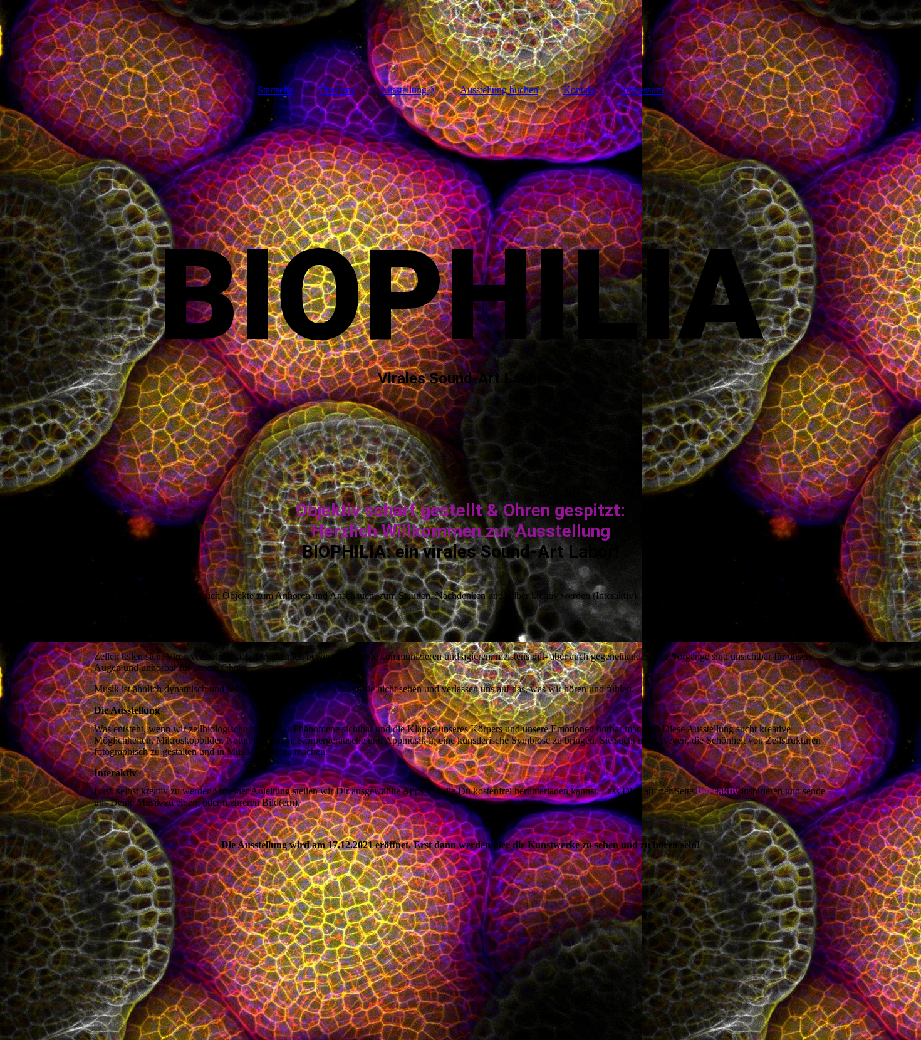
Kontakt (579, 90)
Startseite (275, 90)
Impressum (641, 90)
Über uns (336, 90)
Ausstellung (403, 90)
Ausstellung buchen (499, 90)
